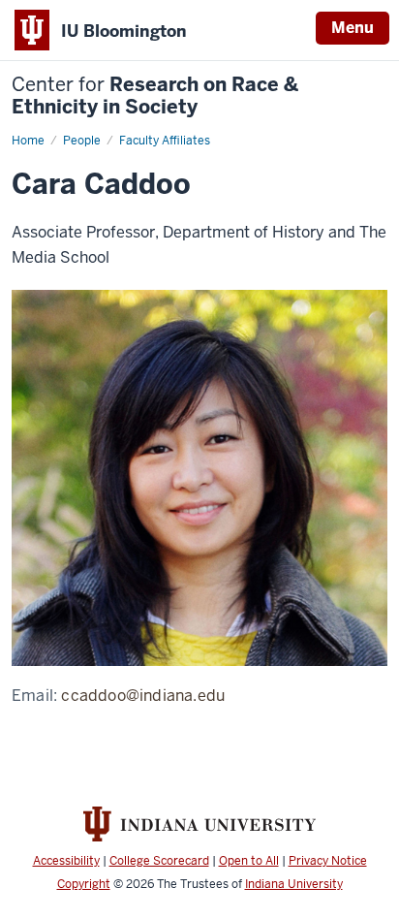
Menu (352, 27)
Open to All (249, 861)
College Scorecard (159, 861)
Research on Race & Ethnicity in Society (155, 96)
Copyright (83, 884)
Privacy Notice (328, 861)
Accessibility (66, 861)
